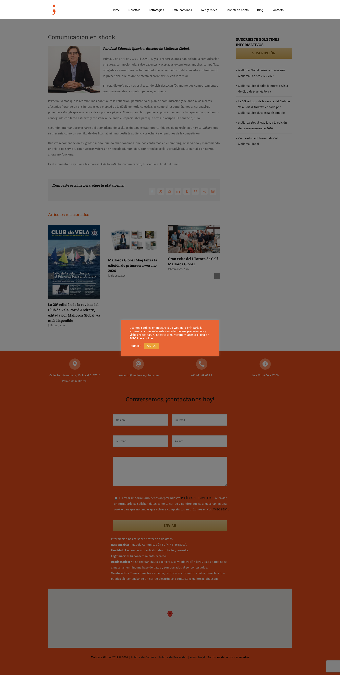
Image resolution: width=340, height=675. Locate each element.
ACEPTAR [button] (151, 345)
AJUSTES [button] (136, 346)
